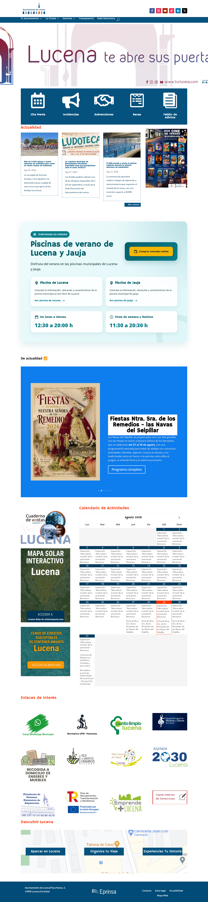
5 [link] (109, 490)
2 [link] (105, 81)
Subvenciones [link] (103, 114)
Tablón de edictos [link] (170, 116)
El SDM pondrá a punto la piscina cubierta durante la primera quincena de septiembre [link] (121, 165)
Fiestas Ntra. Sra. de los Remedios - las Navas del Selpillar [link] (142, 424)
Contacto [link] (146, 890)
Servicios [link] (67, 18)
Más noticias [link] (133, 204)
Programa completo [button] (127, 469)
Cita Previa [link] (38, 114)
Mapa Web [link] (162, 895)
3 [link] (104, 490)
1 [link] (102, 81)
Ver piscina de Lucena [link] (48, 300)
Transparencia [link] (86, 18)
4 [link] (106, 490)
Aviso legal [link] (160, 890)
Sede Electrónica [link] (106, 18)
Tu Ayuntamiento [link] (30, 18)
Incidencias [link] (71, 114)
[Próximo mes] (179, 517)
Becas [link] (137, 114)
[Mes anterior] (87, 517)
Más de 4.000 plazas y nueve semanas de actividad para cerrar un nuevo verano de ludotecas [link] (39, 163)
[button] (152, 10)
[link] (34, 15)
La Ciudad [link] (51, 18)
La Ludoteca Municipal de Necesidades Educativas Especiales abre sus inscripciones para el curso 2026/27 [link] (80, 164)
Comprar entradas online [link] (154, 251)
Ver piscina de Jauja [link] (121, 300)
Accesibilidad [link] (176, 890)
